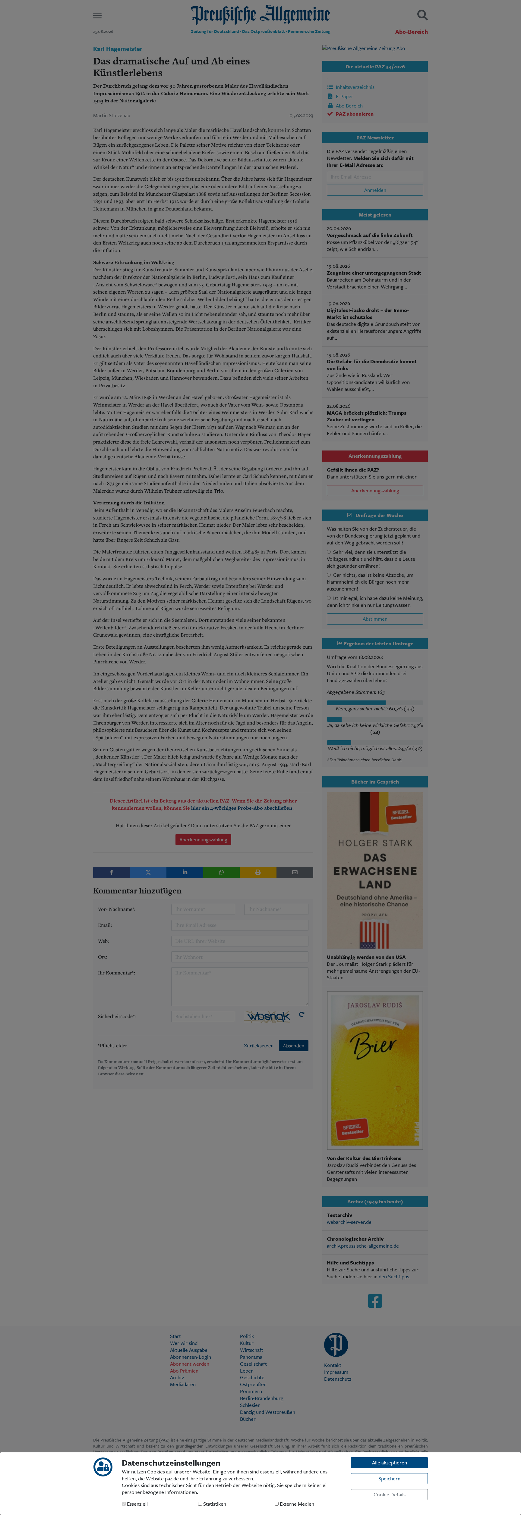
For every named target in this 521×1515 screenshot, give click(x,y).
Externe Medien (296, 1504)
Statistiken (214, 1504)
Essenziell (137, 1504)
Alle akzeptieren (389, 1462)
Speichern (389, 1478)
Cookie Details (390, 1494)
